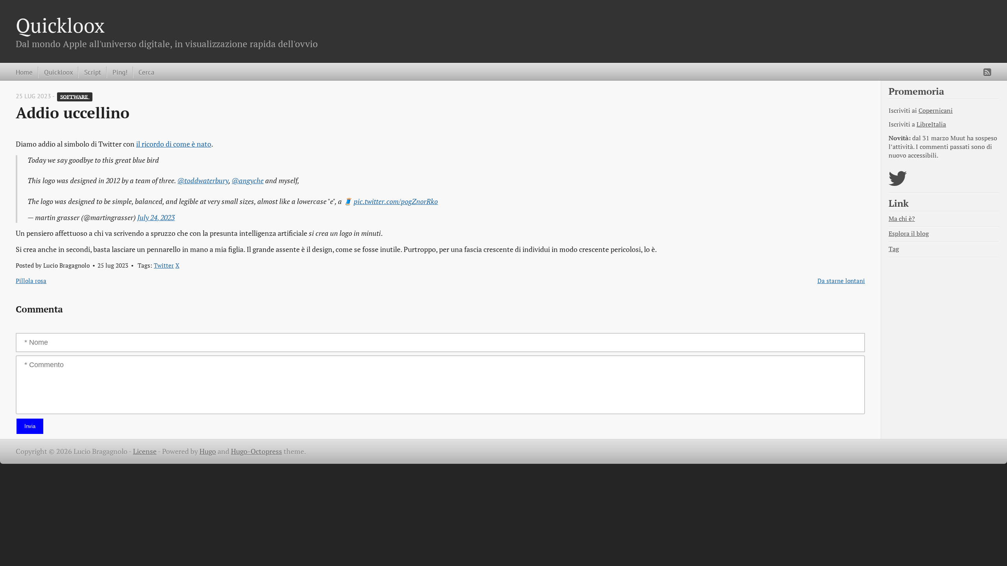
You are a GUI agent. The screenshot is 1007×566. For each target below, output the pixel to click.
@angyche (248, 180)
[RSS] (987, 72)
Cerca (146, 72)
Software (75, 96)
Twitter (164, 265)
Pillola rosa (31, 281)
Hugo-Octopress (256, 451)
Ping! (120, 72)
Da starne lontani (841, 281)
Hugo (207, 451)
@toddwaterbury (203, 180)
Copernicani (935, 111)
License (145, 451)
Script (92, 72)
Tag (894, 249)
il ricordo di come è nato (173, 144)
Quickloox (60, 25)
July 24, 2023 (156, 217)
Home (24, 72)
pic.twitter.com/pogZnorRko (396, 201)
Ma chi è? (902, 219)
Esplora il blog (909, 234)
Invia (29, 426)
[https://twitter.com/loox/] (898, 183)
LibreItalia (931, 124)
